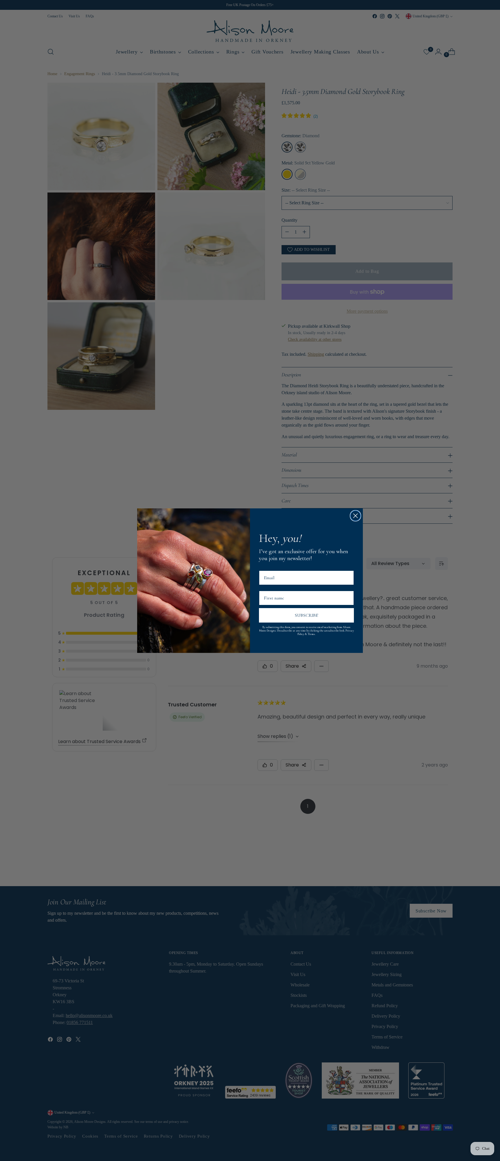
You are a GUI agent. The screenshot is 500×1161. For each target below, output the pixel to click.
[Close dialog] (355, 516)
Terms (311, 634)
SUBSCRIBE (306, 615)
